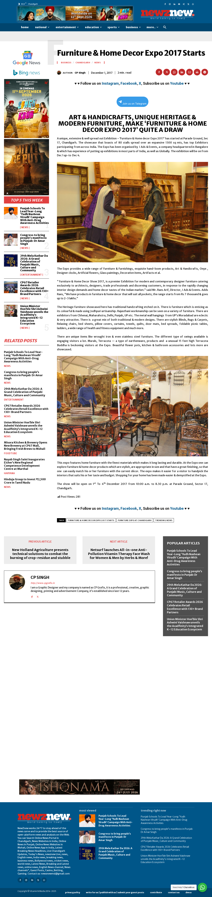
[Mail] (179, 3)
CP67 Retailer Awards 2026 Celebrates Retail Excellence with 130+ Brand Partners (34, 288)
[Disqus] (79, 651)
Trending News (163, 520)
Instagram (110, 83)
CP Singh (80, 72)
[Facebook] (165, 3)
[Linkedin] (174, 3)
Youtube (177, 83)
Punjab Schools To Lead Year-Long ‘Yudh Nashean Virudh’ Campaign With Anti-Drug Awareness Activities (34, 216)
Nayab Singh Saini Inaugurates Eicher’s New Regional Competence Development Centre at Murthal (24, 464)
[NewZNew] (167, 15)
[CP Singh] (60, 73)
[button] (164, 27)
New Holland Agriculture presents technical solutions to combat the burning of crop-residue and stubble (40, 554)
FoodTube (10, 453)
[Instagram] (169, 3)
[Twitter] (188, 3)
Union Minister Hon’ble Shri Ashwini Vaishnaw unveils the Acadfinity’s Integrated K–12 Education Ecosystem (34, 314)
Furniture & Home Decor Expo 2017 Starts (91, 520)
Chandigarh (83, 63)
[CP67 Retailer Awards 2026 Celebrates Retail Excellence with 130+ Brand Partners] (11, 287)
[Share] (183, 3)
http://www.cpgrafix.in (43, 583)
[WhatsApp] (192, 3)
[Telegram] (204, 72)
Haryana (9, 473)
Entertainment (31, 275)
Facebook (129, 83)
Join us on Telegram (134, 103)
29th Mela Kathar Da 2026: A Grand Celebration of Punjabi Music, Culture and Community (34, 263)
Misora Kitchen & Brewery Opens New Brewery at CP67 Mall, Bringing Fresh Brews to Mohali (25, 445)
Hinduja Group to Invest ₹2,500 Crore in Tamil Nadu (25, 481)
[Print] (197, 72)
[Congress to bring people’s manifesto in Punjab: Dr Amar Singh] (11, 240)
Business (66, 63)
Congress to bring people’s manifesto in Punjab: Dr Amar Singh (33, 239)
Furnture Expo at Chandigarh (135, 520)
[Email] (189, 72)
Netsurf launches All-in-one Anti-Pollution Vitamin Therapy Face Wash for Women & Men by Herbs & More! (119, 554)
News (24, 227)
